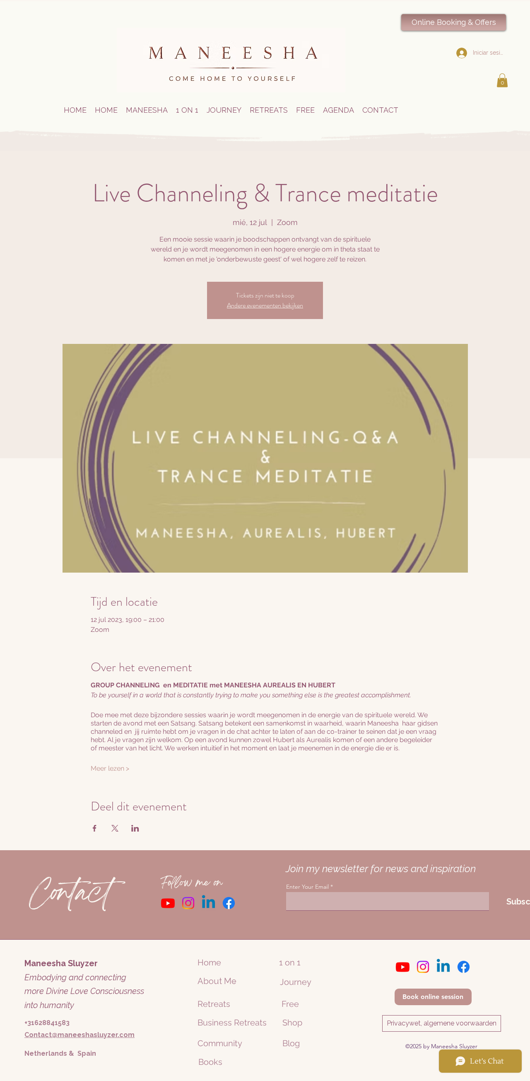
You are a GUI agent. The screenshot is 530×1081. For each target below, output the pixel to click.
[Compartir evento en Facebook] (95, 828)
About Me (217, 981)
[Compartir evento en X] (115, 828)
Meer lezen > (110, 768)
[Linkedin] (208, 903)
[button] (502, 80)
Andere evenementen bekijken (265, 305)
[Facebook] (229, 903)
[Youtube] (168, 903)
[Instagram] (188, 903)
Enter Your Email (307, 887)
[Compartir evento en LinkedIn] (135, 828)
